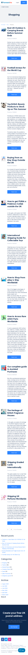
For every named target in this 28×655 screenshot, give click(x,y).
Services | (10, 645)
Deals (3, 571)
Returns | (13, 646)
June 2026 (4, 588)
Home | (3, 645)
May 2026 (4, 590)
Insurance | (18, 646)
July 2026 (4, 586)
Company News (6, 569)
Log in (17, 2)
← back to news (5, 6)
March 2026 (5, 594)
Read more (14, 58)
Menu (23, 2)
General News (5, 567)
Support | (8, 646)
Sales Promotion (6, 573)
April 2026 (4, 592)
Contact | (3, 646)
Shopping (4, 562)
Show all (3, 597)
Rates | (21, 645)
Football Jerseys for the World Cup (11, 554)
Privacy (16, 648)
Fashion (4, 565)
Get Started (14, 627)
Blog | (6, 645)
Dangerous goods (6, 575)
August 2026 (5, 584)
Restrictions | (16, 645)
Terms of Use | (10, 648)
